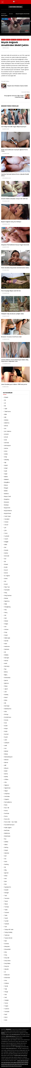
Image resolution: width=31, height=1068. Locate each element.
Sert (5, 856)
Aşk (5, 462)
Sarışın (6, 850)
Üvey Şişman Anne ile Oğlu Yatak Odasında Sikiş (14, 96)
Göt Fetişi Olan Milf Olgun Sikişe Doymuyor (13, 126)
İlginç (5, 675)
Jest (5, 692)
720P (5, 409)
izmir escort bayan (6, 1062)
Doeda (6, 550)
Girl (5, 615)
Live (5, 748)
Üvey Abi (6, 958)
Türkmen (7, 935)
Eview (5, 578)
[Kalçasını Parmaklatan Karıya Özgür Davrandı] (15, 235)
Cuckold (6, 536)
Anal (5, 440)
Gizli (5, 618)
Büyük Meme (19, 39)
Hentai (6, 660)
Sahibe (6, 842)
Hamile (6, 641)
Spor (5, 881)
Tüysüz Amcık (8, 938)
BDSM (5, 491)
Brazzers (6, 502)
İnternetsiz (7, 677)
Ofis (5, 782)
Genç (5, 612)
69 (5, 406)
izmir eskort (14, 1062)
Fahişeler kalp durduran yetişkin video (12, 314)
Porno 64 (7, 819)
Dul (5, 559)
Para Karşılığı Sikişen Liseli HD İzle (11, 291)
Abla (5, 414)
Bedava (6, 493)
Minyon (6, 768)
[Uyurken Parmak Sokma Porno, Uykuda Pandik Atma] (15, 164)
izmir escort (25, 1060)
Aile (5, 417)
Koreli (5, 726)
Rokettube (7, 836)
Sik (5, 867)
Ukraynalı (6, 946)
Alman (6, 425)
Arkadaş (6, 459)
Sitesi (5, 876)
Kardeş (6, 694)
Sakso (6, 844)
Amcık (6, 437)
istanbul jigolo (20, 1062)
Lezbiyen (6, 742)
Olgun (6, 791)
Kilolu (5, 700)
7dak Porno (7, 411)
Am (5, 428)
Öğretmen (7, 788)
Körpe (6, 728)
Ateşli (5, 468)
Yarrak (6, 986)
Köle (5, 711)
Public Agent (7, 827)
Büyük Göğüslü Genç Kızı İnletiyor (11, 222)
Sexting (6, 864)
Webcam (7, 975)
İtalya (5, 686)
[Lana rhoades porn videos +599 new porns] (15, 374)
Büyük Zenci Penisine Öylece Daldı (17, 86)
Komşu (6, 714)
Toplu (6, 909)
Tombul (6, 907)
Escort (6, 570)
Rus (5, 839)
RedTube (6, 830)
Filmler (6, 598)
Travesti (6, 912)
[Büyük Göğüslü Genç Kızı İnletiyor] (15, 212)
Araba (6, 454)
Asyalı (6, 465)
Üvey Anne (7, 960)
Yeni (5, 994)
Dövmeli (6, 556)
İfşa (5, 669)
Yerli (5, 997)
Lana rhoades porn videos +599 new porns (14, 384)
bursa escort (8, 1064)
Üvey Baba (7, 963)
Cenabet (6, 519)
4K (5, 403)
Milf (5, 765)
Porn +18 (6, 808)
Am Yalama (7, 431)
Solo (5, 878)
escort (12, 1064)
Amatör (11, 13)
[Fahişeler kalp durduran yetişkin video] (15, 304)
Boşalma (6, 499)
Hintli (5, 663)
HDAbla (6, 655)
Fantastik (7, 590)
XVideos (6, 983)
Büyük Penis (7, 513)
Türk (5, 926)
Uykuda (6, 969)
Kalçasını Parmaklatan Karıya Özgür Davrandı (15, 245)
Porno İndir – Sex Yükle (10, 822)
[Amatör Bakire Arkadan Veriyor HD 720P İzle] (15, 189)
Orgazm (6, 799)
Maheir (6, 751)
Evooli (6, 584)
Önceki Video (5, 81)
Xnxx (5, 980)
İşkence (6, 683)
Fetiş (5, 592)
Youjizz (6, 1006)
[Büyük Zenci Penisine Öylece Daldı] (3, 85)
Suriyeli (6, 890)
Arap (5, 457)
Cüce (5, 533)
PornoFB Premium (9, 825)
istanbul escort (5, 1066)
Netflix (6, 776)
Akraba (6, 420)
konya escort (18, 1066)
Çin (5, 527)
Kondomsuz (7, 717)
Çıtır (5, 530)
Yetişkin (6, 1000)
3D (5, 400)
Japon (6, 689)
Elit (5, 561)
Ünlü (5, 952)
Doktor (6, 553)
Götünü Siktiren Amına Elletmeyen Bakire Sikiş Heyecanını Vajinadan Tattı (14, 360)
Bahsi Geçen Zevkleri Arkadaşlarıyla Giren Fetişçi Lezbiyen (15, 9)
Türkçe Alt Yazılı (8, 929)
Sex (5, 859)
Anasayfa (3, 13)
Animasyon (7, 445)
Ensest (6, 564)
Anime (6, 448)
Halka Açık (7, 638)
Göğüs (6, 624)
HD (5, 652)
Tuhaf (6, 918)
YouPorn (6, 1009)
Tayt (5, 895)
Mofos (6, 774)
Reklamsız (7, 833)
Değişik (6, 542)
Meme (6, 762)
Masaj (6, 754)
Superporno (7, 887)
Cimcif (6, 525)
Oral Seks (7, 796)
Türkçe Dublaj (8, 932)
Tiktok (6, 904)
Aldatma (6, 423)
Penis (5, 805)
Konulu (6, 720)
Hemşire (6, 658)
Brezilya (6, 505)
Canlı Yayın (7, 516)
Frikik (5, 604)
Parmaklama (8, 802)
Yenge (6, 992)
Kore (5, 723)
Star (5, 884)
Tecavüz (6, 898)
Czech (6, 539)
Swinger (6, 892)
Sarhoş (6, 847)
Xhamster (7, 977)
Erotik (5, 567)
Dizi (5, 547)
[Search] (29, 2)
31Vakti (6, 397)
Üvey (5, 955)
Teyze (6, 901)
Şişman (6, 873)
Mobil (24, 39)
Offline (6, 779)
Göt (5, 626)
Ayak (5, 471)
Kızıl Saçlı (6, 706)
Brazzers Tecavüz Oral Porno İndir (11, 337)
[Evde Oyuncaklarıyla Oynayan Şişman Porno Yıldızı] (15, 140)
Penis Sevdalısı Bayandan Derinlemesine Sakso (15, 268)
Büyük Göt (7, 508)
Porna (6, 810)
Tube (5, 915)
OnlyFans (7, 793)
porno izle (19, 1060)
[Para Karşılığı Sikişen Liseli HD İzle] (15, 281)
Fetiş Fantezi (7, 595)
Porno (6, 816)
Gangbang (7, 607)
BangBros (7, 482)
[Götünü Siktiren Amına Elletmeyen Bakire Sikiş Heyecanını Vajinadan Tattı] (15, 350)
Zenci (5, 1017)
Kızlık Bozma (7, 709)
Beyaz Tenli (13, 39)
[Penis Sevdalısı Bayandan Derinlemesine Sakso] (15, 258)
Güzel (6, 635)
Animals (6, 442)
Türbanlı (6, 924)
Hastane (6, 649)
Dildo (5, 544)
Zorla (5, 1020)
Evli (5, 581)
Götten (6, 629)
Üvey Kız (6, 966)
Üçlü (5, 941)
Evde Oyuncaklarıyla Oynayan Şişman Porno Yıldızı (14, 150)
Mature (6, 759)
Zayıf (5, 1014)
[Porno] (15, 2)
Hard (5, 643)
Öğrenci (6, 785)
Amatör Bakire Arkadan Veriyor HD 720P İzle (14, 198)
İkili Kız (6, 672)
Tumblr (6, 921)
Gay (5, 609)
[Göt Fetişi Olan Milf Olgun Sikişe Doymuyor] (15, 117)
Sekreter (6, 853)
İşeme (6, 680)
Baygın (6, 488)
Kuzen (6, 737)
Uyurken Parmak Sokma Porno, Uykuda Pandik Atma (15, 175)
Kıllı (5, 703)
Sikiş (28, 39)
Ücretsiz (6, 943)
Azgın (5, 474)
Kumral (6, 734)
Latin (5, 740)
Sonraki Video (25, 92)
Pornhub (6, 813)
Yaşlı (5, 989)
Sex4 (5, 861)
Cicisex (6, 522)
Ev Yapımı (7, 575)
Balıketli (8, 39)
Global (6, 621)
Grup (5, 632)
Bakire (6, 476)
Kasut (6, 697)
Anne (5, 451)
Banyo (6, 485)
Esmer (6, 573)
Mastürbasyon (8, 757)
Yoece (6, 1003)
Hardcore (7, 646)
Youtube (6, 1011)
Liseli (5, 745)
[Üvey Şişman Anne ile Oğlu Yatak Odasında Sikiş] (27, 96)
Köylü (5, 731)
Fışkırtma (6, 601)
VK (5, 972)
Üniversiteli (7, 949)
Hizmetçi (6, 666)
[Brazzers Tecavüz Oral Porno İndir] (15, 327)
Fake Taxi (7, 587)
